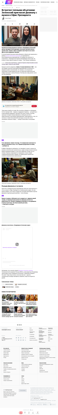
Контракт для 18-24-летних (44, 354)
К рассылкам (22, 390)
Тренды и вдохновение (8, 380)
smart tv (46, 404)
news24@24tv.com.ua (6, 329)
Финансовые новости (8, 367)
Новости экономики (8, 362)
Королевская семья (45, 2)
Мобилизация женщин (43, 352)
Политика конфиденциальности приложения (42, 335)
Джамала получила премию (26, 270)
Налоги (5, 370)
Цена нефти (6, 364)
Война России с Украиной (27, 348)
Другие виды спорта (25, 383)
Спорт (22, 375)
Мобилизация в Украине (44, 348)
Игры (49, 340)
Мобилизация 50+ (42, 351)
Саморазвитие (42, 370)
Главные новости (7, 349)
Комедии (23, 369)
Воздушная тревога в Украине (27, 354)
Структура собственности (50, 335)
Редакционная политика (32, 332)
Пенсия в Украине (7, 372)
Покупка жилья (6, 378)
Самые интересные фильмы (26, 364)
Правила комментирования (42, 342)
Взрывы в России (24, 357)
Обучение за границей (43, 371)
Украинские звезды (18, 2)
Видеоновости (6, 354)
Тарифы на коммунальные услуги (10, 369)
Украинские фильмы (25, 365)
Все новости (6, 348)
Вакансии (49, 332)
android (33, 404)
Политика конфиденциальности (42, 328)
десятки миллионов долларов (13, 55)
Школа (40, 367)
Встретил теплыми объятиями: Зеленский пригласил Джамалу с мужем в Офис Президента (26, 5)
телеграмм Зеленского (11, 20)
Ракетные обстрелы (25, 349)
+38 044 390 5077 (19, 329)
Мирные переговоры (25, 352)
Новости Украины (7, 351)
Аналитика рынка (7, 377)
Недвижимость (7, 375)
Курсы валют (6, 365)
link (16, 338)
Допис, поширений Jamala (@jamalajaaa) (17, 265)
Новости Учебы (42, 362)
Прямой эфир (6, 352)
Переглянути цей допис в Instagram (10, 247)
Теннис (22, 380)
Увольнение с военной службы (45, 349)
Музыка (37, 2)
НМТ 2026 (41, 368)
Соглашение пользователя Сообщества (41, 339)
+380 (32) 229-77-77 (37, 398)
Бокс (22, 377)
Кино (22, 362)
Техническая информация (50, 328)
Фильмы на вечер (24, 367)
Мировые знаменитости (29, 2)
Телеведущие (32, 336)
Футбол (22, 378)
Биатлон (23, 382)
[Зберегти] (34, 24)
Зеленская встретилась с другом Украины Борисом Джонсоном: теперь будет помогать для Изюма (20, 63)
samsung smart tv (53, 404)
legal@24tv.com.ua (43, 399)
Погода (5, 357)
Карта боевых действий (25, 351)
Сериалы (23, 370)
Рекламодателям (32, 338)
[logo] (9, 2)
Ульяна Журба (8, 18)
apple (39, 404)
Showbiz (3, 5)
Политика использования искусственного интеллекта (41, 331)
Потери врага (24, 359)
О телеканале (32, 334)
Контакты (49, 330)
